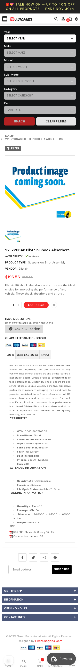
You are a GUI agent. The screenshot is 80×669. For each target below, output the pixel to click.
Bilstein (23, 268)
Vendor (10, 268)
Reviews (45, 354)
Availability (14, 256)
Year (7, 32)
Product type (15, 262)
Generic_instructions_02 (28, 536)
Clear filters (56, 121)
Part (7, 103)
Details (10, 354)
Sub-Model (11, 74)
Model (8, 60)
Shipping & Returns (27, 354)
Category (10, 89)
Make (7, 46)
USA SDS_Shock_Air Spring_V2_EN (33, 532)
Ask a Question (26, 328)
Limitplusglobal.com (48, 641)
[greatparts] (40, 647)
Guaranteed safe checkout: (26, 338)
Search (19, 121)
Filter (14, 148)
